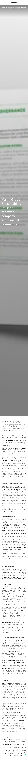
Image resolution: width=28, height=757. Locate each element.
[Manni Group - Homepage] (14, 2)
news (3, 7)
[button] (2, 2)
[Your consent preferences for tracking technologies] (25, 754)
